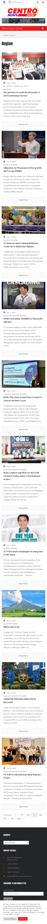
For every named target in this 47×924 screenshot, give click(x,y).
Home (6, 35)
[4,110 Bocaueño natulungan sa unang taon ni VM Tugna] (23, 528)
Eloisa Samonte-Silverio (16, 316)
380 (28, 815)
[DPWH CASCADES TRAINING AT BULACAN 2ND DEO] (23, 295)
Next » (19, 819)
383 (4, 819)
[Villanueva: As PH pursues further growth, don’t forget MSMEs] (23, 144)
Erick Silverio (11, 165)
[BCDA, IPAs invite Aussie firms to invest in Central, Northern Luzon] (23, 374)
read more (23, 124)
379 (21, 815)
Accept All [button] (22, 919)
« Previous (7, 815)
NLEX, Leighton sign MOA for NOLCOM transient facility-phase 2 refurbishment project (22, 476)
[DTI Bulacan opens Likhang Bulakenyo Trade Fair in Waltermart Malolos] (23, 220)
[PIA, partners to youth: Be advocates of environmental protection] (23, 66)
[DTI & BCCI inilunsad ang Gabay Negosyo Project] (23, 751)
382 (40, 815)
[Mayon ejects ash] (23, 603)
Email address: (8, 890)
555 (12, 819)
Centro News (12, 624)
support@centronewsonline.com (19, 876)
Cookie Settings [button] (10, 919)
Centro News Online (12, 28)
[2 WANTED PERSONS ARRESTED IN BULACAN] (23, 676)
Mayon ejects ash (12, 627)
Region (12, 35)
